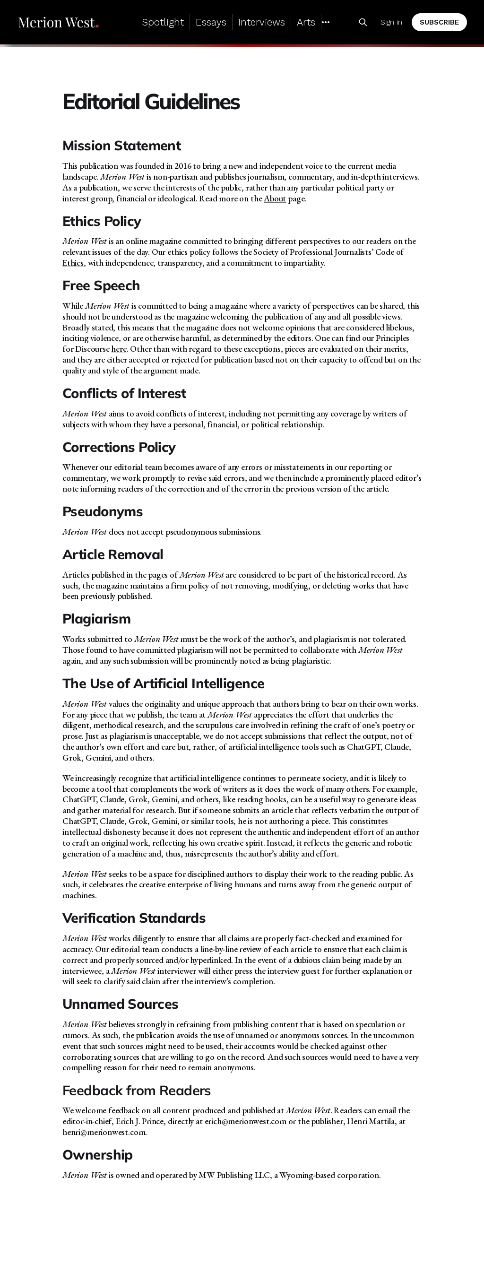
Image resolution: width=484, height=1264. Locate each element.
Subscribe (439, 22)
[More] (326, 22)
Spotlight (163, 22)
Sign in (391, 22)
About (275, 198)
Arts (306, 22)
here (118, 348)
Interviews (261, 22)
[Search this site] (363, 22)
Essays (211, 22)
